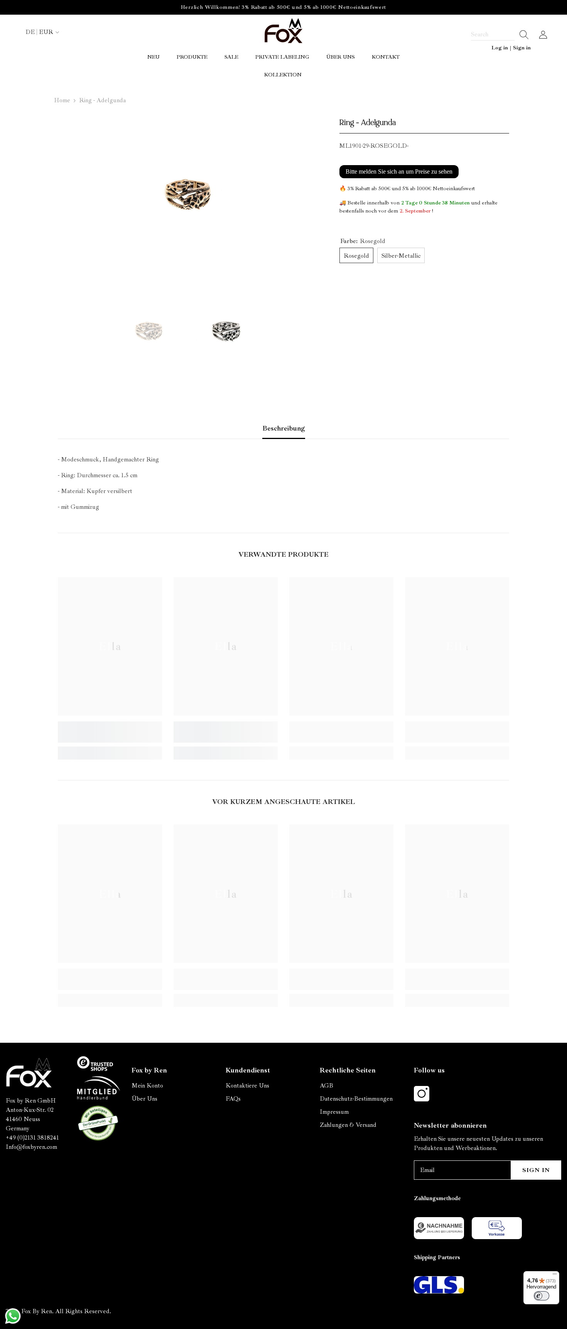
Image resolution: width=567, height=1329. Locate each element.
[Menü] (554, 1275)
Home (62, 100)
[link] (110, 732)
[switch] (541, 1295)
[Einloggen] (543, 34)
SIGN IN (536, 1170)
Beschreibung (283, 428)
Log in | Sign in (511, 47)
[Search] (500, 35)
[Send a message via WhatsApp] (13, 1316)
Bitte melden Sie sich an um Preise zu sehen (399, 171)
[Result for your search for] (522, 35)
